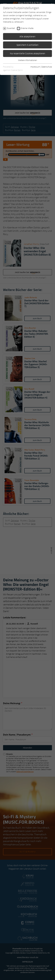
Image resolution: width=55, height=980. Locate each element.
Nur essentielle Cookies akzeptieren (27, 53)
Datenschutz (46, 66)
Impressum (35, 66)
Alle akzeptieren (27, 36)
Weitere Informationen (27, 60)
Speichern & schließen (27, 44)
